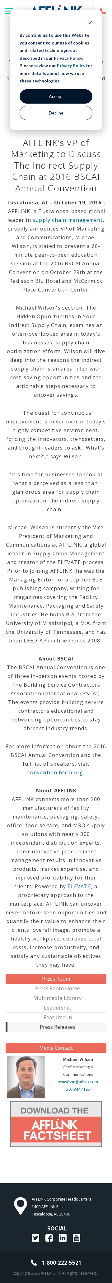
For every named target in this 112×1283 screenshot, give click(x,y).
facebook (49, 1238)
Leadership (58, 1007)
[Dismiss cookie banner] (90, 23)
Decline (56, 112)
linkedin (63, 1238)
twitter (35, 1238)
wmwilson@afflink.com (78, 1082)
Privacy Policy (71, 65)
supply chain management (68, 220)
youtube (76, 1238)
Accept (56, 96)
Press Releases (57, 1026)
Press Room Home (57, 988)
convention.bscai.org (55, 772)
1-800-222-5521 (102, 11)
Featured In (58, 1017)
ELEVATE (79, 886)
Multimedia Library (57, 997)
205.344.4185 (78, 1089)
